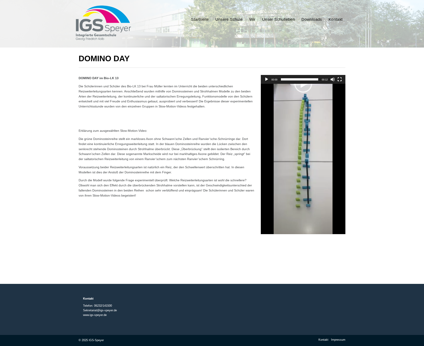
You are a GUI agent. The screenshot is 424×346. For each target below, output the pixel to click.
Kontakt (323, 339)
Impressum (338, 339)
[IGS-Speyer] (115, 40)
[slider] (299, 79)
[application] (303, 159)
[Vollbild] (339, 79)
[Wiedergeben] (266, 79)
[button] (303, 84)
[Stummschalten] (332, 79)
